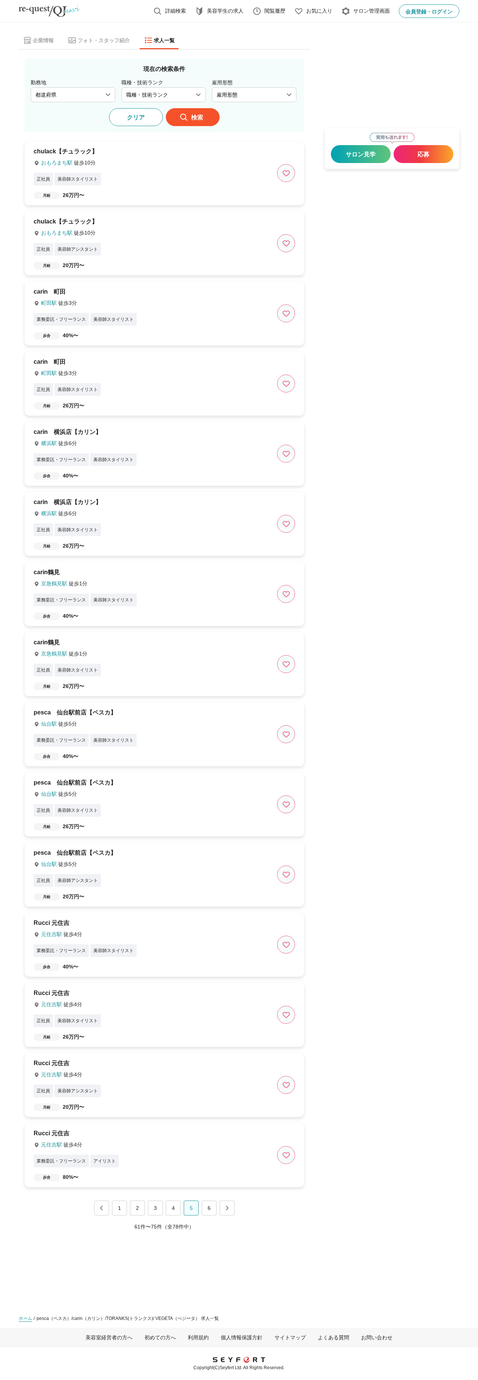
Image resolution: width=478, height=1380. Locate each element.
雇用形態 (222, 82)
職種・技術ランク (142, 82)
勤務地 (38, 82)
